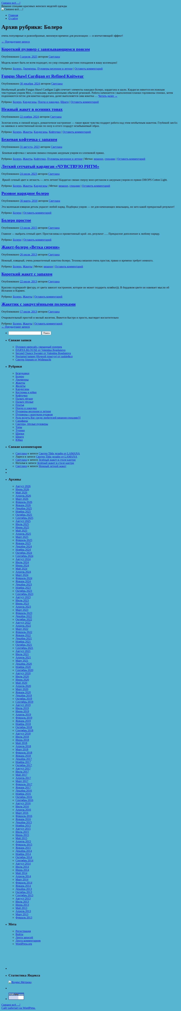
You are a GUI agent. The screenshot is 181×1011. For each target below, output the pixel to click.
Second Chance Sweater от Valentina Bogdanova (43, 353)
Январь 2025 (23, 543)
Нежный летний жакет (52, 466)
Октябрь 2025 (24, 514)
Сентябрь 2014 (24, 860)
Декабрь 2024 (24, 546)
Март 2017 (22, 781)
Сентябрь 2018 (24, 730)
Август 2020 (23, 673)
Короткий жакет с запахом (26, 274)
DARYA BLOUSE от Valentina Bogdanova (40, 350)
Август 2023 (23, 597)
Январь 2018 (23, 755)
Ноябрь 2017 (23, 762)
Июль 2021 (22, 654)
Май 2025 (21, 530)
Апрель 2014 (23, 876)
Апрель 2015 (23, 841)
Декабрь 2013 (24, 888)
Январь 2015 (23, 847)
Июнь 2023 (22, 603)
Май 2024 (21, 568)
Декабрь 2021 (24, 638)
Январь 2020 (23, 692)
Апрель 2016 (23, 809)
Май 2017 (21, 774)
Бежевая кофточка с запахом (29, 139)
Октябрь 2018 (24, 727)
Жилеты (20, 385)
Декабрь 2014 (24, 850)
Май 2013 (21, 908)
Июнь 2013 (22, 904)
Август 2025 (23, 521)
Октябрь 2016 (24, 797)
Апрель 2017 (23, 777)
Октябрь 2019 (24, 698)
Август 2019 (23, 705)
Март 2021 (22, 660)
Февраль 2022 (24, 632)
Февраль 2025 (24, 540)
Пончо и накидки (48, 101)
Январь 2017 (23, 787)
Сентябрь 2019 (24, 701)
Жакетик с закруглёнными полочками (38, 304)
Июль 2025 (22, 524)
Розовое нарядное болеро (25, 193)
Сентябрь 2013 (24, 895)
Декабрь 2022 (24, 616)
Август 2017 (23, 768)
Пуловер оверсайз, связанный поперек (39, 346)
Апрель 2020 (23, 686)
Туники (20, 430)
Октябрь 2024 (24, 552)
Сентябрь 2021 (24, 647)
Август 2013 (23, 898)
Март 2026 (22, 498)
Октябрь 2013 (24, 892)
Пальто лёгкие (24, 398)
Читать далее (107, 95)
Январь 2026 (23, 505)
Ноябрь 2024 (23, 549)
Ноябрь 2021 (23, 641)
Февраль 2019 (24, 717)
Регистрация (23, 931)
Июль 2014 (22, 866)
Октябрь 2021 (24, 644)
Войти (19, 934)
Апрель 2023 (23, 606)
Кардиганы (29, 101)
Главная (13, 15)
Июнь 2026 (22, 489)
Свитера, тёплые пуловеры (32, 424)
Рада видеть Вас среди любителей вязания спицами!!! (48, 417)
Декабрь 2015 (24, 822)
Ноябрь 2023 (23, 587)
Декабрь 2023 (24, 584)
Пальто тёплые (24, 401)
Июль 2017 (22, 771)
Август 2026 (23, 486)
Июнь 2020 (22, 679)
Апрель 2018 (23, 746)
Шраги (64, 101)
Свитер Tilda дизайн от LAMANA (59, 453)
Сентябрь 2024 (24, 555)
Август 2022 (23, 622)
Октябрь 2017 (24, 765)
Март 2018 (22, 749)
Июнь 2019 (22, 711)
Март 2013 (22, 914)
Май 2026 (21, 492)
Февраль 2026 (24, 502)
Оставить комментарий (89, 68)
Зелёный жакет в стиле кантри (57, 459)
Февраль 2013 (24, 917)
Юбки (19, 439)
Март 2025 (22, 536)
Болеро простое (16, 220)
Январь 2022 (23, 635)
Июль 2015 (22, 831)
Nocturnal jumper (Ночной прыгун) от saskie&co (44, 356)
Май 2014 (21, 873)
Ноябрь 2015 (23, 825)
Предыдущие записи (15, 41)
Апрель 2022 (23, 625)
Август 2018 (23, 733)
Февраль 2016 (24, 816)
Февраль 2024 (24, 578)
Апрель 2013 (23, 911)
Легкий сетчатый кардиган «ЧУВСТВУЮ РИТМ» (50, 166)
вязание (98, 158)
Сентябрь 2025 (24, 517)
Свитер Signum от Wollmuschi (33, 359)
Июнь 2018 (22, 739)
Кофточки (55, 131)
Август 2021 (23, 651)
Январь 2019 (23, 720)
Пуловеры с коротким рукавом (34, 414)
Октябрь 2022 (24, 619)
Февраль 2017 (24, 784)
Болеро (17, 68)
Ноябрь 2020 (23, 666)
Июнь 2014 (22, 869)
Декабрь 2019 (24, 695)
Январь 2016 (23, 819)
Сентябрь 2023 (24, 594)
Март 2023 (22, 609)
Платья (20, 404)
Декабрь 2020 (24, 663)
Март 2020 (22, 689)
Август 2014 (23, 863)
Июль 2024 (22, 562)
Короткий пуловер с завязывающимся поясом (45, 49)
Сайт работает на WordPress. (18, 1007)
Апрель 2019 (23, 714)
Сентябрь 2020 (24, 670)
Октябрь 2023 (24, 590)
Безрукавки (22, 373)
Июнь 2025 (22, 527)
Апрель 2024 (23, 571)
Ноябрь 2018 (23, 724)
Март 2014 (22, 879)
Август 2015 (23, 828)
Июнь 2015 (22, 835)
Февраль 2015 (24, 844)
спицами (110, 158)
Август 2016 (23, 803)
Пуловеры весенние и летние (55, 68)
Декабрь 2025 (24, 508)
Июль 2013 (22, 901)
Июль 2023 (22, 600)
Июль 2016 (22, 806)
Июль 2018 (22, 736)
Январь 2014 (23, 885)
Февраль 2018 (24, 752)
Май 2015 (21, 838)
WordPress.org (24, 943)
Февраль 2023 (24, 613)
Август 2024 (23, 559)
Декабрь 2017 (24, 758)
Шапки (20, 433)
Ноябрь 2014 (23, 854)
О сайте (13, 18)
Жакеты (27, 131)
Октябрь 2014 (24, 857)
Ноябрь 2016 (23, 793)
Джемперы (29, 68)
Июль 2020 (22, 676)
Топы (19, 427)
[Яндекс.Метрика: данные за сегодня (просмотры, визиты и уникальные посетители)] (19, 982)
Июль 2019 (22, 708)
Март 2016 (22, 812)
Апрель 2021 (23, 657)
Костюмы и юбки (26, 392)
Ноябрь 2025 (23, 511)
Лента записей (24, 937)
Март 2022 (22, 628)
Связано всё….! (10, 2)
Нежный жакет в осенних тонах (32, 109)
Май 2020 (21, 682)
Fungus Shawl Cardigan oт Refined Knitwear (42, 76)
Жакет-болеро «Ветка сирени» (30, 247)
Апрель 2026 (23, 495)
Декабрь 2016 (24, 790)
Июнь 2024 (22, 565)
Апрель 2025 (23, 533)
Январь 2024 (23, 581)
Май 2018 (21, 743)
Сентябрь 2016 (24, 800)
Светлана (54, 56)
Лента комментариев (28, 940)
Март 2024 (22, 575)
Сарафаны (22, 420)
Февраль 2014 (24, 882)
